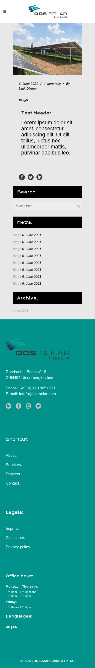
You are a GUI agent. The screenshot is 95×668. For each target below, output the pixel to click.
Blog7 (17, 242)
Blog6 (17, 249)
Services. (14, 465)
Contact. (13, 483)
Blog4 (17, 263)
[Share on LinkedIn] (39, 177)
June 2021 (20, 310)
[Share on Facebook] (22, 177)
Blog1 (17, 283)
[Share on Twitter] (31, 177)
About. (11, 455)
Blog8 (17, 235)
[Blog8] (47, 49)
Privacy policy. (18, 547)
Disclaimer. (15, 538)
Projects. (13, 474)
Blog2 (17, 276)
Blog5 (17, 256)
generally (54, 83)
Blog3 (17, 269)
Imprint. (12, 528)
